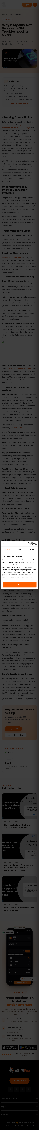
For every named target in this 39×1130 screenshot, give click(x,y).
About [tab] (32, 549)
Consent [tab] (7, 549)
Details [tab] (19, 549)
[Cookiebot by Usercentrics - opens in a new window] (28, 543)
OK (19, 584)
